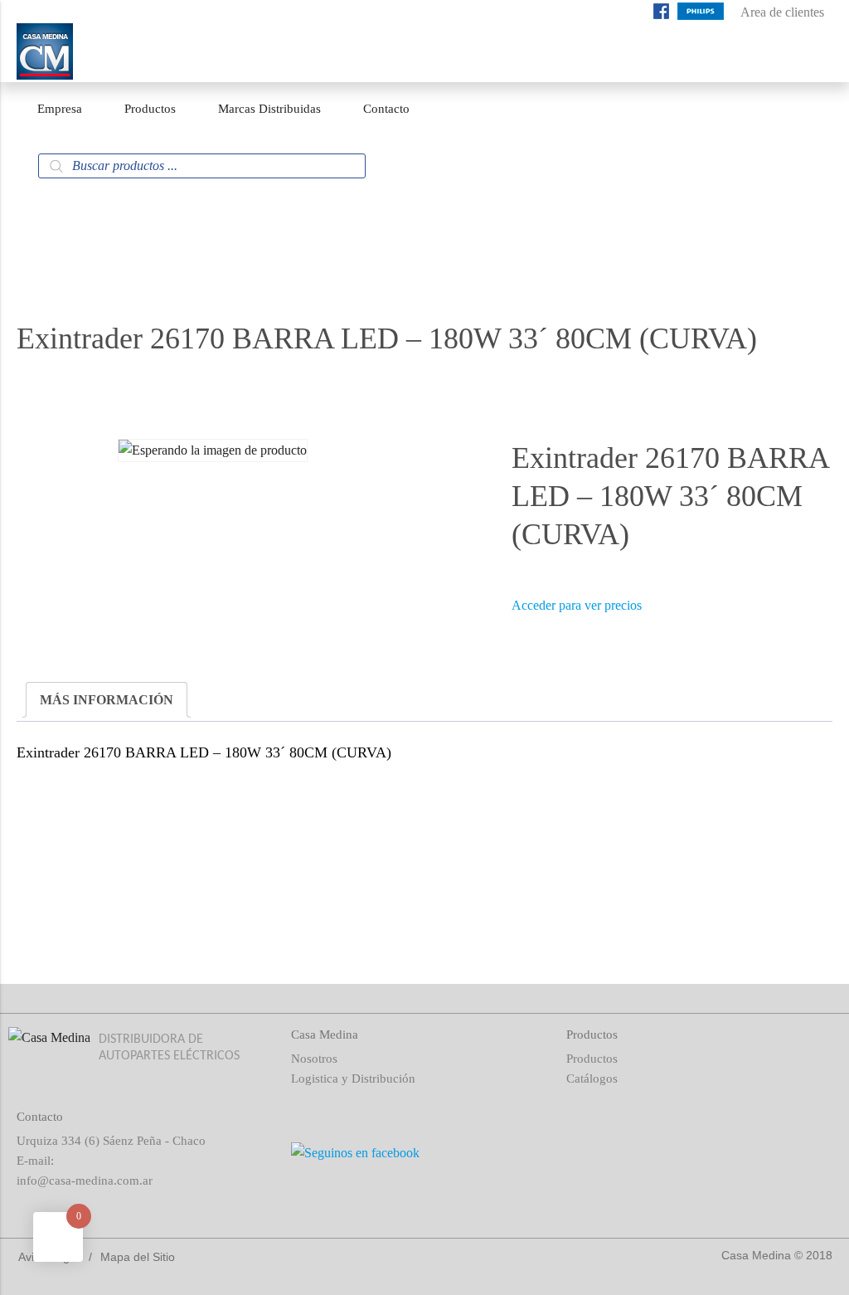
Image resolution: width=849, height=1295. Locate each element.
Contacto (386, 108)
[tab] (106, 700)
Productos (150, 108)
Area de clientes (782, 12)
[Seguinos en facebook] (661, 14)
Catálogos (592, 1078)
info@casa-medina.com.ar (85, 1180)
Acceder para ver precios (577, 605)
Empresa (59, 108)
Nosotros (314, 1058)
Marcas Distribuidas (269, 108)
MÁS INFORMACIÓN (106, 700)
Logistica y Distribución (353, 1078)
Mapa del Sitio (137, 1256)
